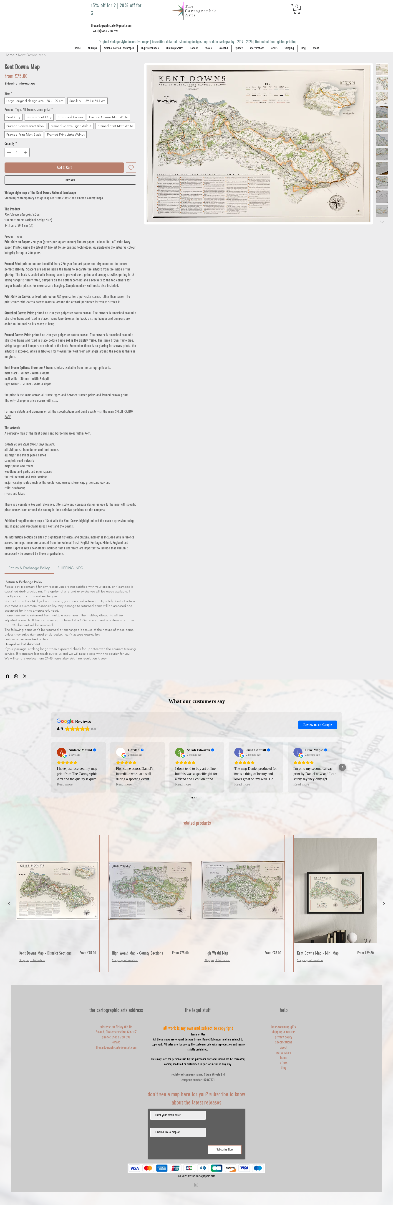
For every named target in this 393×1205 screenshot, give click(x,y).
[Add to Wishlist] (131, 167)
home (283, 1058)
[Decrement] (8, 152)
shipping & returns (283, 1032)
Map (152, 1124)
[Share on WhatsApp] (16, 676)
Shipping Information (20, 83)
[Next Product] (384, 903)
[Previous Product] (9, 903)
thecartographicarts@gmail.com (111, 25)
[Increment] (26, 152)
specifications (283, 1042)
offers (283, 1063)
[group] (196, 903)
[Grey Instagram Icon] (196, 1185)
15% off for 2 (104, 5)
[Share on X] (25, 676)
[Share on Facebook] (7, 676)
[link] (29, 568)
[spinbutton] (17, 152)
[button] (297, 9)
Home (10, 55)
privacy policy (283, 1037)
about (283, 1047)
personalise (283, 1052)
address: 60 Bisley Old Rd (116, 1027)
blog (284, 1068)
